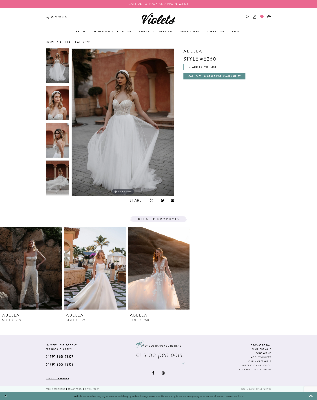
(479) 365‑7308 (60, 364)
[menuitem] (56, 16)
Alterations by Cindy (256, 365)
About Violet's (261, 357)
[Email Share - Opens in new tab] (172, 200)
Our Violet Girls (259, 361)
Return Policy (92, 389)
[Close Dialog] (5, 396)
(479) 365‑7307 (60, 356)
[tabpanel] (57, 67)
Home (50, 42)
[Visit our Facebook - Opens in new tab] (153, 373)
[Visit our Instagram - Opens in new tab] (163, 373)
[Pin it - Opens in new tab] (162, 200)
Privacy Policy (75, 389)
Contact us (263, 353)
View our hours (57, 378)
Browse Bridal (261, 345)
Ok (311, 396)
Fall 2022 (82, 42)
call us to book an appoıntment (158, 4)
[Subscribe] (183, 364)
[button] (254, 16)
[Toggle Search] (247, 16)
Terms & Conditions (55, 389)
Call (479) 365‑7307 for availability (214, 76)
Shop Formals (261, 349)
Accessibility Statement (255, 369)
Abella (65, 42)
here (240, 396)
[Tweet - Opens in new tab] (151, 200)
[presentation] (31, 268)
